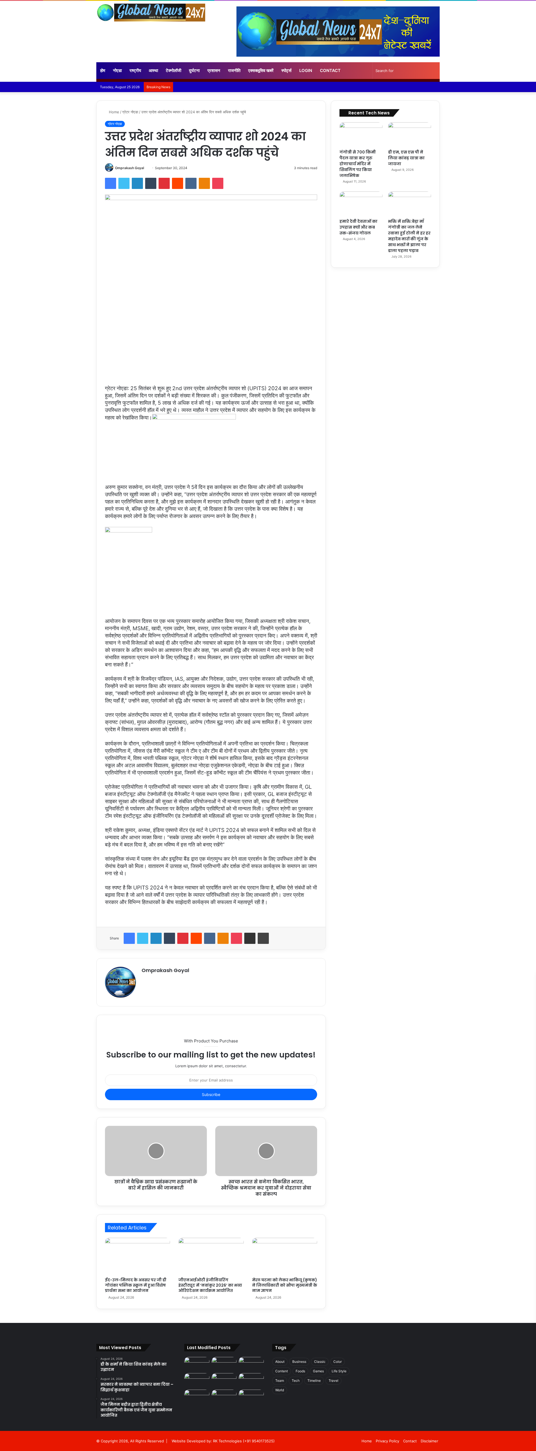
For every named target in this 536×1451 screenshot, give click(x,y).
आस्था (153, 70)
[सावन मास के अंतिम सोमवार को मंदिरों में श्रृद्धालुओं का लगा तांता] (224, 1397)
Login (305, 70)
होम (102, 70)
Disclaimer (429, 1441)
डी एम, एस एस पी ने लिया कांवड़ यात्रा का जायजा (406, 158)
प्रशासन (213, 70)
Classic (320, 1361)
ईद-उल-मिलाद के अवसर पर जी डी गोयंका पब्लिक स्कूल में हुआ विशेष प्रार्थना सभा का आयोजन (135, 1285)
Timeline (314, 1380)
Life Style (339, 1371)
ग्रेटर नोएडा (130, 112)
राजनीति (234, 70)
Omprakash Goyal (129, 168)
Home (113, 112)
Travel (333, 1380)
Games (318, 1371)
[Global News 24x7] (150, 12)
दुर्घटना (194, 70)
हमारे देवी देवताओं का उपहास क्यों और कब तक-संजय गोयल (358, 227)
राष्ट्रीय (135, 70)
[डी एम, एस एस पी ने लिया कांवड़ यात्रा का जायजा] (409, 134)
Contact (330, 70)
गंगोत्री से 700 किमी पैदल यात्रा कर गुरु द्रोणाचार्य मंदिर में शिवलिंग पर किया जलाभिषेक (357, 163)
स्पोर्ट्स (286, 70)
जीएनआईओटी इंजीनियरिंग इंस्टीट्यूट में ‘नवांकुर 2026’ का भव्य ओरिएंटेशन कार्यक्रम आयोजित (210, 1285)
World (279, 1390)
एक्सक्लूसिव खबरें (261, 70)
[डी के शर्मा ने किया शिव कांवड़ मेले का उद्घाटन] (196, 1364)
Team (279, 1380)
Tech (296, 1380)
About (279, 1361)
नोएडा (117, 70)
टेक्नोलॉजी (173, 70)
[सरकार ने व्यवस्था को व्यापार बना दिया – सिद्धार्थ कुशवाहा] (224, 1364)
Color (337, 1361)
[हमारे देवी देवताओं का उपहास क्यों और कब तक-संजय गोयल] (360, 203)
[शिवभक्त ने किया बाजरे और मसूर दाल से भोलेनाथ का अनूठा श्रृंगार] (251, 1380)
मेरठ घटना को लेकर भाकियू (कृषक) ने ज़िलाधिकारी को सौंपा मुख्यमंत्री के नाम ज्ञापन (284, 1285)
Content (281, 1371)
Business (299, 1361)
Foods (300, 1371)
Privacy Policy (387, 1441)
